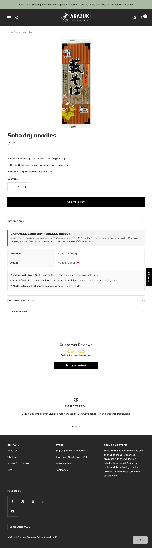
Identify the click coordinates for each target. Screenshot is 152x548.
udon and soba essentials (66, 241)
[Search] (17, 17)
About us (12, 450)
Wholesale (12, 457)
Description (15, 221)
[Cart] (143, 17)
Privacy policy (63, 463)
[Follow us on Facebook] (12, 501)
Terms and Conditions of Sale (72, 457)
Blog (9, 469)
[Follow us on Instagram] (33, 501)
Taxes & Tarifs (17, 311)
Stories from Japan (18, 463)
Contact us (62, 469)
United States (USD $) (20, 527)
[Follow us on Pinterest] (43, 501)
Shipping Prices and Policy (70, 450)
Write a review (76, 365)
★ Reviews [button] (149, 277)
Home (10, 32)
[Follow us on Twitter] (23, 501)
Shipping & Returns (21, 300)
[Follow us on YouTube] (12, 511)
